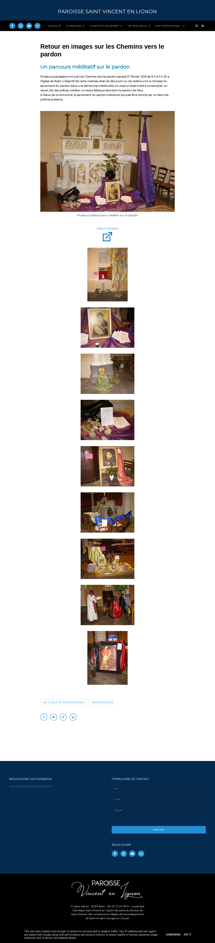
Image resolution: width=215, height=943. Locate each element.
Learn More (173, 934)
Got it (187, 934)
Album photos (107, 228)
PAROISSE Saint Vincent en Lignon (107, 11)
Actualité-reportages (63, 702)
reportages (103, 702)
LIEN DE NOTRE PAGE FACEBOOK (30, 786)
